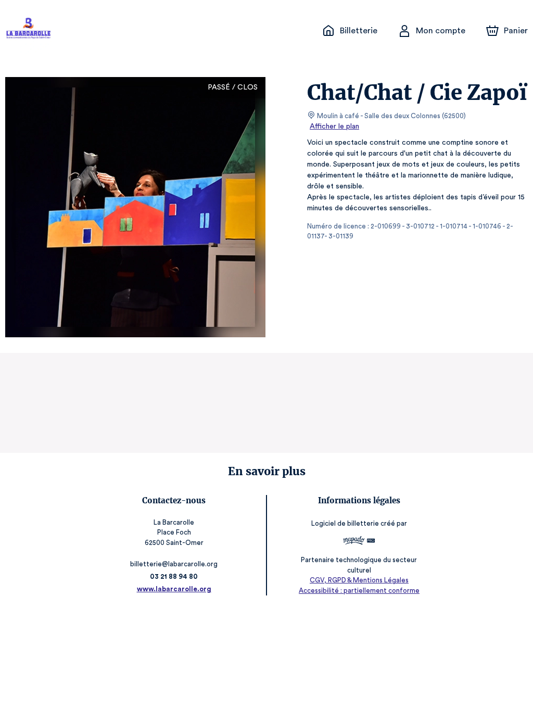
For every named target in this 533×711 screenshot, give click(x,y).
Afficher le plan (334, 126)
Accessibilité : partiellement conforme (359, 590)
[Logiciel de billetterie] (359, 542)
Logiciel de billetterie (345, 523)
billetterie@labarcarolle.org (174, 564)
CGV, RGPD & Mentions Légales (359, 580)
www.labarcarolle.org (174, 589)
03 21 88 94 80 (174, 576)
